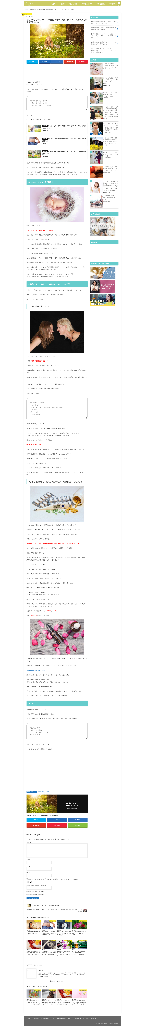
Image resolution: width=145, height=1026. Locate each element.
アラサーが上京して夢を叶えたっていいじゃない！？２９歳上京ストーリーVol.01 (110, 80)
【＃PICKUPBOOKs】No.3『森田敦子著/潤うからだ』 (110, 197)
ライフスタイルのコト (87, 4)
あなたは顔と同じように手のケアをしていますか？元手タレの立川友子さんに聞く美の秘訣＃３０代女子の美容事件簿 (110, 127)
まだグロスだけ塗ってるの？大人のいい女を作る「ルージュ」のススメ (110, 168)
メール (29, 866)
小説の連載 (112, 4)
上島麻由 (40, 970)
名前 (28, 859)
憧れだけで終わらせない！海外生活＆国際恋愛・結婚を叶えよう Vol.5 (103, 28)
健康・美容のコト (73, 4)
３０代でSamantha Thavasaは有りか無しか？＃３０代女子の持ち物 (110, 65)
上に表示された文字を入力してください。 (38, 885)
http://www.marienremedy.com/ (36, 670)
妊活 (48, 791)
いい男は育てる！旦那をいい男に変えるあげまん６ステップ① (110, 154)
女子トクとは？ (36, 1018)
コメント (29, 842)
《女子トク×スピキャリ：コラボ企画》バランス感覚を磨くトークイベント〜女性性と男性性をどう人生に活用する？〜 (104, 50)
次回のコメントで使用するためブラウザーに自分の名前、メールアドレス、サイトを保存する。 (53, 879)
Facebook (60, 981)
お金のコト (62, 4)
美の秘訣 (54, 791)
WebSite (53, 981)
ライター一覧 (46, 1018)
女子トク (106, 1023)
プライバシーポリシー (90, 1018)
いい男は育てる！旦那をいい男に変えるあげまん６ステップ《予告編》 (110, 94)
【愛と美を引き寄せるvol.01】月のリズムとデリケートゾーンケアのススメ (104, 22)
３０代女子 (41, 791)
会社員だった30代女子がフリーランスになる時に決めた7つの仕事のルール (103, 43)
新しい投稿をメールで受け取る (36, 894)
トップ (28, 1018)
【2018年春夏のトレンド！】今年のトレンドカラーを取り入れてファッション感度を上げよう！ (103, 35)
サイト (28, 872)
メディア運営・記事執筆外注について (61, 1018)
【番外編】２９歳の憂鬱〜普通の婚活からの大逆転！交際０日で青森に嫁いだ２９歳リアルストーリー (110, 140)
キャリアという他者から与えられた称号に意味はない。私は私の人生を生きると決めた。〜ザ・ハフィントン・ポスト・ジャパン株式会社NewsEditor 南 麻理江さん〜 (110, 112)
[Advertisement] (57, 74)
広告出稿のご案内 (78, 1018)
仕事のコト (53, 4)
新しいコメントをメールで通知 (36, 891)
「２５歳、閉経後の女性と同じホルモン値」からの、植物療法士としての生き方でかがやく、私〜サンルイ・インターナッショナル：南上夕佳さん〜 (110, 186)
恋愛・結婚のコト (101, 4)
